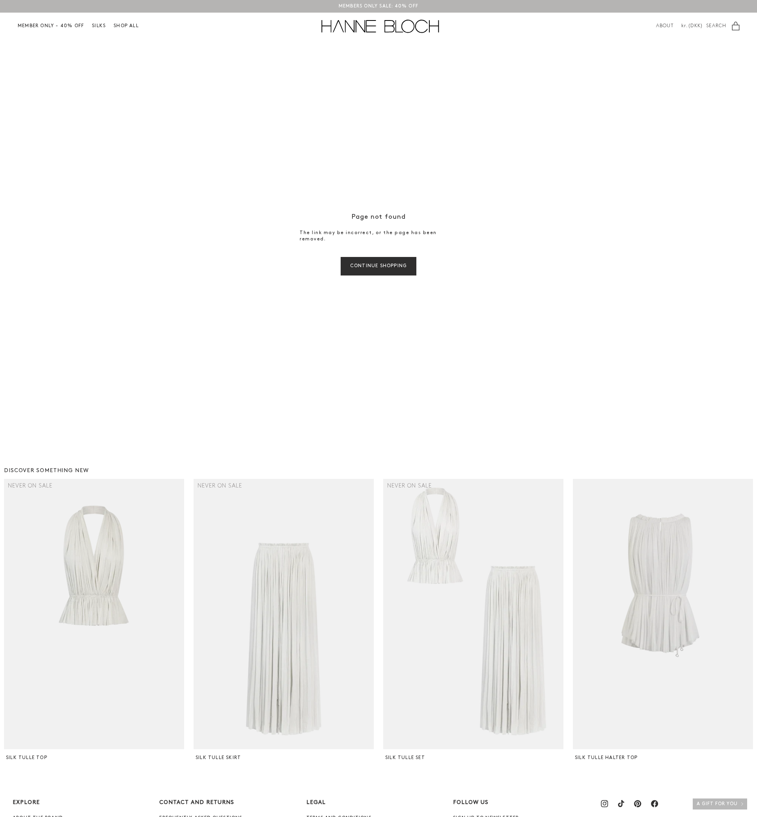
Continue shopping (378, 266)
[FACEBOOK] (654, 803)
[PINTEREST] (637, 803)
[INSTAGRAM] (604, 803)
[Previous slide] (11, 614)
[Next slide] (177, 614)
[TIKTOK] (621, 803)
